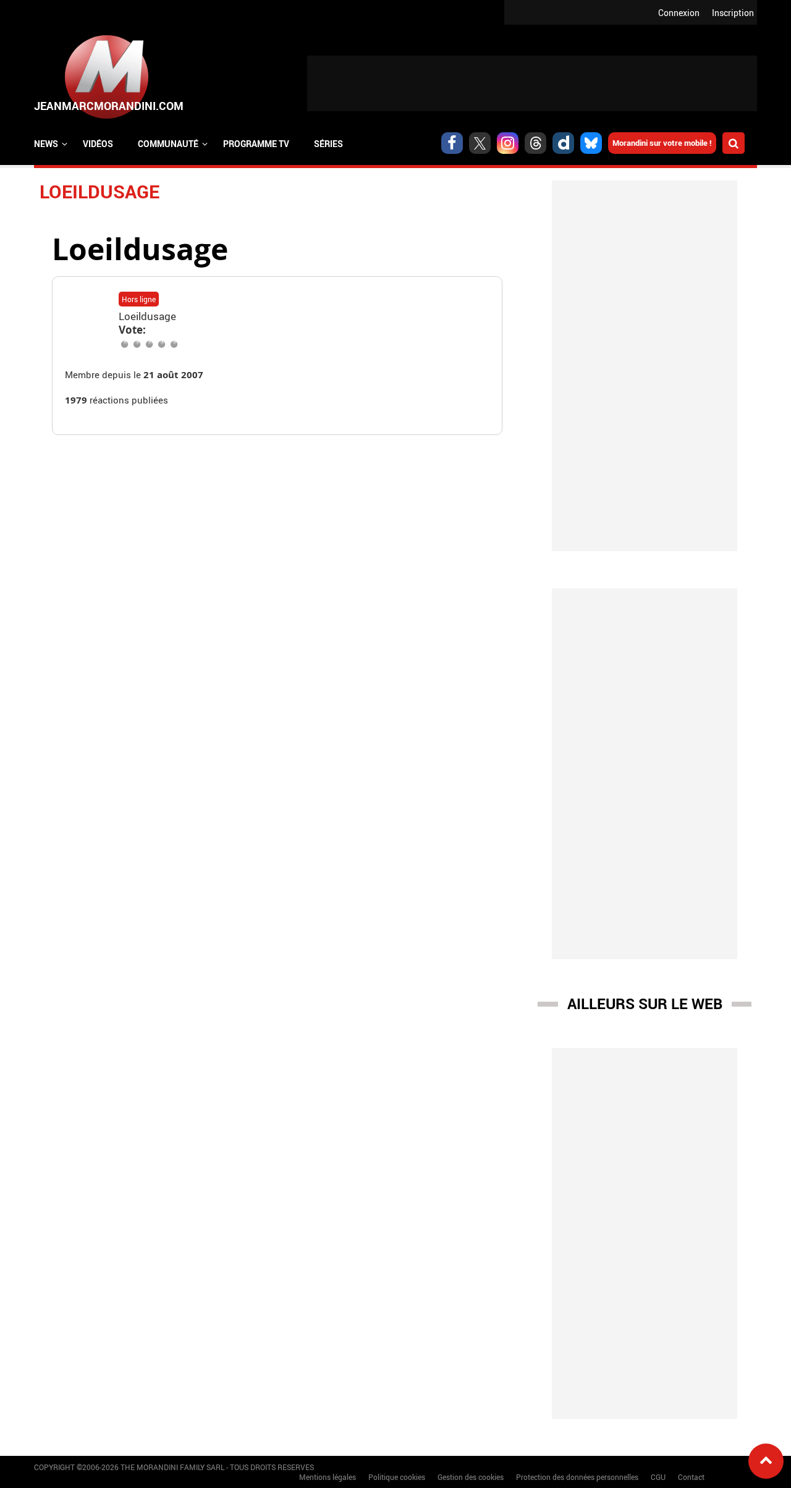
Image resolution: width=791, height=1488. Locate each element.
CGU (658, 1477)
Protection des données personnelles (577, 1477)
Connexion (679, 13)
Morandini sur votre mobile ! (662, 142)
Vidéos (98, 144)
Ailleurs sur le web (644, 1003)
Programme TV (256, 144)
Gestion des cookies (471, 1477)
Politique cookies (396, 1477)
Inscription (733, 13)
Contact (691, 1477)
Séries (328, 144)
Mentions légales (327, 1477)
